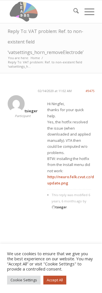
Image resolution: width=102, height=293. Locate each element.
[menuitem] (73, 11)
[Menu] (86, 11)
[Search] (73, 11)
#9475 (90, 91)
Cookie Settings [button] (23, 279)
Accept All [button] (55, 279)
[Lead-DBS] (42, 11)
